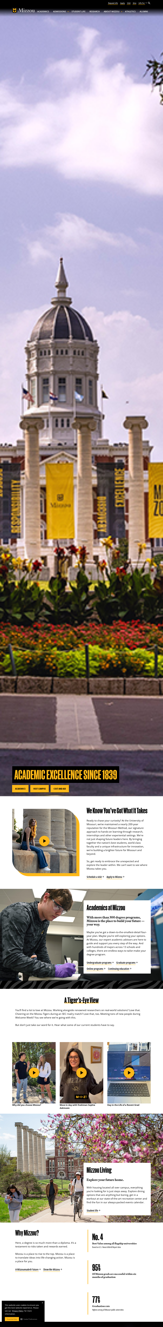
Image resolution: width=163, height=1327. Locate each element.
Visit (129, 3)
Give (134, 3)
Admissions (59, 11)
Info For (142, 3)
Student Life (78, 11)
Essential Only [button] (12, 1319)
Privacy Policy (17, 1311)
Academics (43, 11)
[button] (29, 1319)
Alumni (144, 11)
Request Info (113, 3)
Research (95, 11)
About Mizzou (111, 11)
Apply (122, 3)
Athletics (130, 11)
